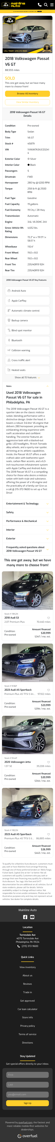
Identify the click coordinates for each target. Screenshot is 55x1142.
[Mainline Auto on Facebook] (24, 917)
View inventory (28, 967)
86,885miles (43, 838)
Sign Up (27, 1103)
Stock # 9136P (10, 686)
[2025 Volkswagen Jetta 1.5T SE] (27, 735)
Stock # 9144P (10, 758)
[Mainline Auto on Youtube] (31, 917)
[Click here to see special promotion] (27, 11)
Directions (27, 1042)
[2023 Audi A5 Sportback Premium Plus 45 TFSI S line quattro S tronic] (27, 663)
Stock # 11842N (11, 614)
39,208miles (44, 766)
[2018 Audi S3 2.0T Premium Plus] (27, 590)
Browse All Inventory (27, 93)
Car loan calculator (27, 1009)
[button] (40, 5)
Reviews (27, 983)
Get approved (27, 1000)
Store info (27, 1017)
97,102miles (44, 694)
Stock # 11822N (11, 830)
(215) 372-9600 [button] (30, 946)
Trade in (27, 992)
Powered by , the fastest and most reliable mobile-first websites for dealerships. (27, 1126)
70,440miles (44, 621)
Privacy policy (27, 1025)
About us (27, 975)
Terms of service (27, 1034)
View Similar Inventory (27, 102)
